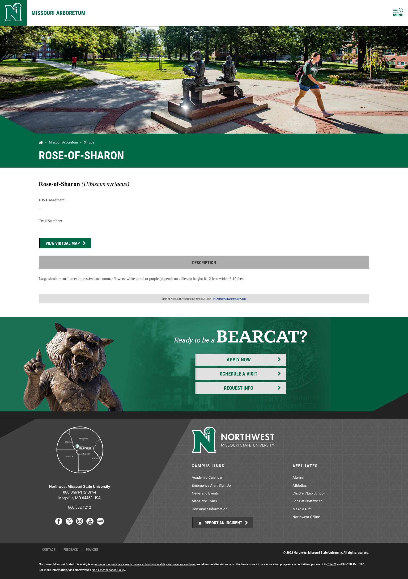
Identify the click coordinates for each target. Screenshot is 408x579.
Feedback (71, 549)
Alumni (298, 477)
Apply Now (239, 359)
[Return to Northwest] (13, 13)
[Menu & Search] (398, 13)
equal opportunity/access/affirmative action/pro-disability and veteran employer (145, 564)
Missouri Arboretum (58, 13)
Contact (48, 549)
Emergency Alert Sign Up (211, 485)
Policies (92, 549)
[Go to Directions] (80, 476)
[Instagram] (79, 523)
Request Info (238, 388)
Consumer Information (209, 509)
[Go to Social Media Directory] (100, 523)
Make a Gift (302, 509)
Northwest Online (306, 516)
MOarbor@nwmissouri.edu (229, 298)
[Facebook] (58, 523)
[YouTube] (90, 523)
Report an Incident (223, 522)
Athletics (300, 485)
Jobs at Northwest (307, 501)
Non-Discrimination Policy (108, 570)
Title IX (331, 564)
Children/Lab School (309, 493)
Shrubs (89, 142)
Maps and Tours (204, 501)
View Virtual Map (63, 243)
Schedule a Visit (238, 373)
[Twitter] (69, 523)
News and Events (205, 493)
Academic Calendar (207, 477)
